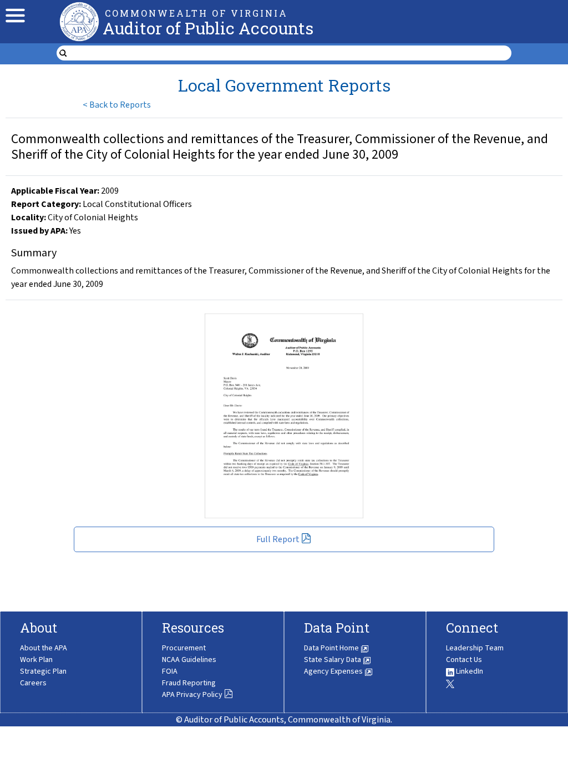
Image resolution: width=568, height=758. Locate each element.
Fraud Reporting (189, 683)
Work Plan (36, 659)
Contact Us (464, 659)
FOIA (170, 671)
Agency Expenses (334, 671)
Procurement (184, 648)
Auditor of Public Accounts (208, 28)
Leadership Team (475, 648)
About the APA (43, 648)
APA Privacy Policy (192, 694)
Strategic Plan (43, 671)
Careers (33, 683)
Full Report (278, 539)
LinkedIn (468, 671)
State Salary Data (333, 659)
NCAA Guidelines (189, 659)
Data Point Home (332, 648)
